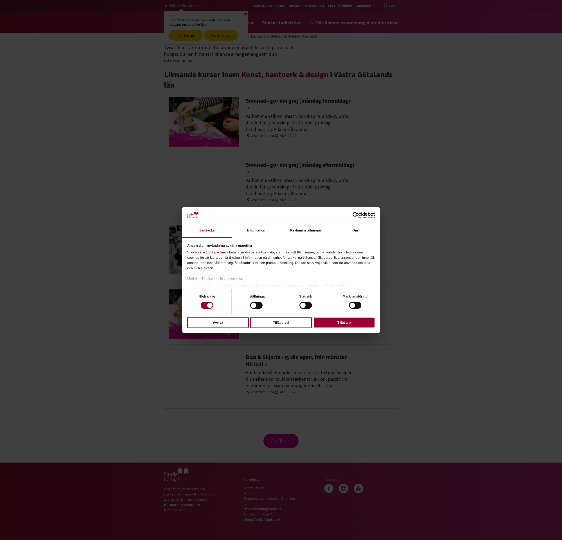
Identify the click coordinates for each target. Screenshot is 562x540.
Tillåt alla (344, 323)
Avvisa (218, 323)
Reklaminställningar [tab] (305, 230)
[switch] (256, 305)
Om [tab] (355, 230)
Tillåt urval (281, 323)
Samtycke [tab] (206, 230)
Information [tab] (256, 230)
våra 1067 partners (213, 252)
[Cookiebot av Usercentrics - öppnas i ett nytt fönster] (356, 215)
